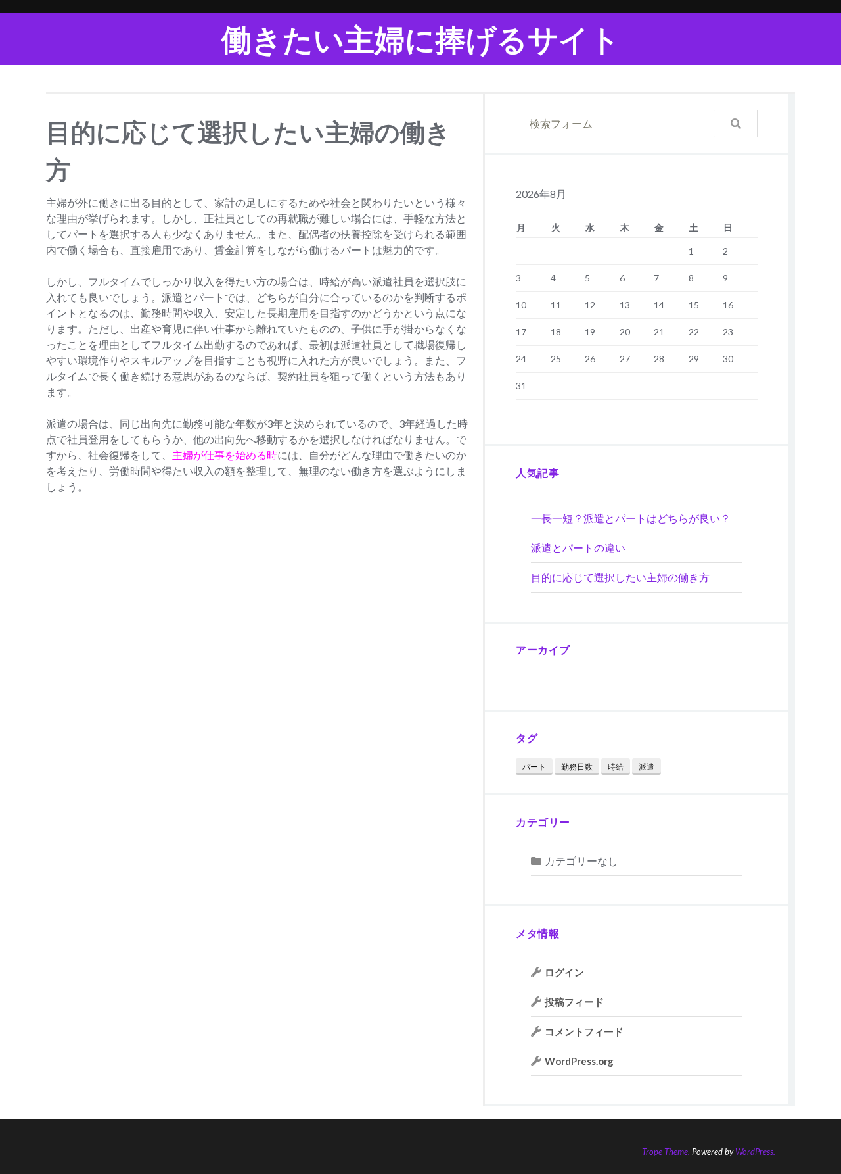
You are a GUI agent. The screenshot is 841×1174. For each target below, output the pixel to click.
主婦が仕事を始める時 (224, 455)
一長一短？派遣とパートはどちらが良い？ (631, 518)
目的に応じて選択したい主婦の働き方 (620, 577)
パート (534, 766)
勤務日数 (577, 766)
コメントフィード (584, 1031)
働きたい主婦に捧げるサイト (420, 39)
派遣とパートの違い (578, 547)
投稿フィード (574, 1002)
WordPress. (755, 1151)
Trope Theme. (666, 1151)
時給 (616, 766)
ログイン (564, 972)
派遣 (646, 766)
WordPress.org (579, 1061)
